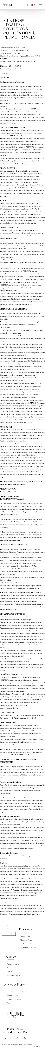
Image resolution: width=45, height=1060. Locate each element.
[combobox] (33, 5)
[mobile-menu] (40, 5)
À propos (11, 957)
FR (34, 5)
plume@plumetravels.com (31, 914)
